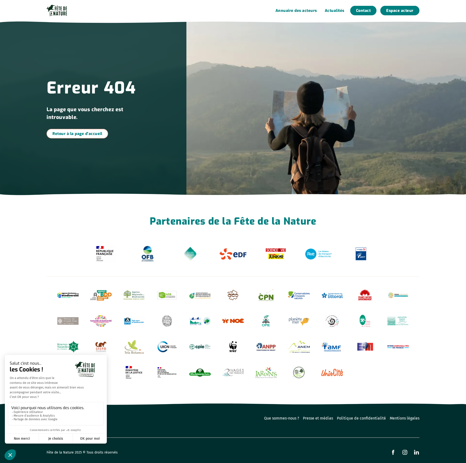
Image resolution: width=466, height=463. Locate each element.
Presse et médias (318, 418)
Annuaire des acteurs (296, 10)
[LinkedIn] (416, 452)
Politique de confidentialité (361, 418)
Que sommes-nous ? (281, 418)
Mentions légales (404, 418)
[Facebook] (393, 452)
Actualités (334, 10)
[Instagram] (405, 452)
